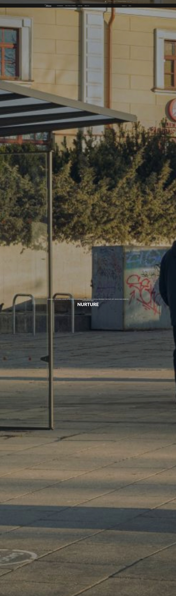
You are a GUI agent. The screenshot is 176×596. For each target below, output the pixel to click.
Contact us (124, 5)
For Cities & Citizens (70, 5)
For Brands (60, 5)
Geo (115, 1)
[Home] (50, 5)
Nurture (80, 5)
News (130, 5)
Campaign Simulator (122, 1)
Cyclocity (110, 1)
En (128, 1)
